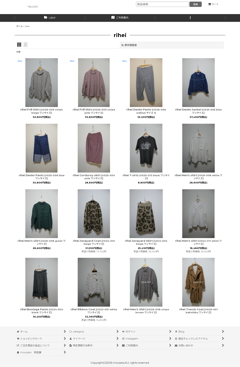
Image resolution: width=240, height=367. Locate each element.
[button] (190, 18)
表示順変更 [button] (131, 45)
